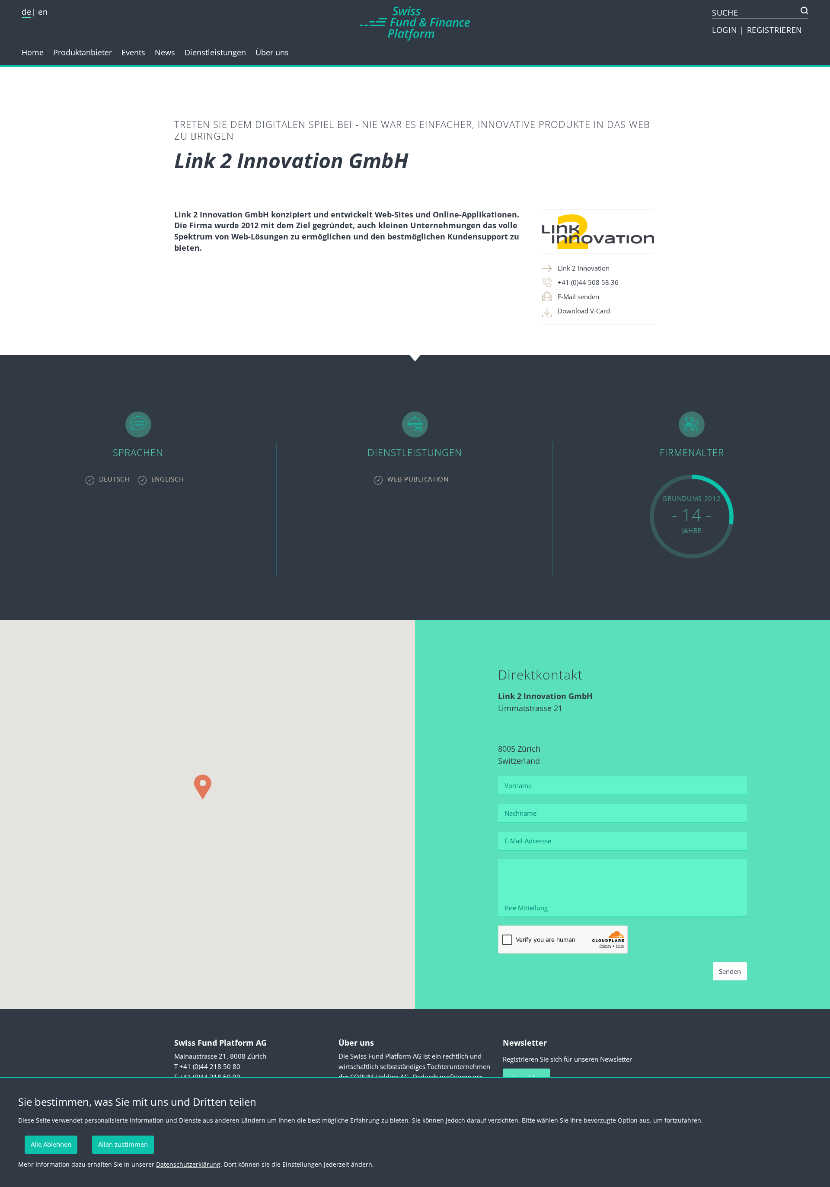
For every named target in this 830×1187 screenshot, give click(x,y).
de (26, 11)
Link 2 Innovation (584, 268)
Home (33, 52)
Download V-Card (584, 310)
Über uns (272, 52)
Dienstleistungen (215, 52)
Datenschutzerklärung (188, 1164)
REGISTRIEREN (774, 30)
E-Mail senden (578, 296)
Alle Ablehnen (51, 1144)
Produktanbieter (82, 52)
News (165, 52)
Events (133, 52)
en (43, 11)
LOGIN (726, 30)
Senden (730, 971)
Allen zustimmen (123, 1144)
